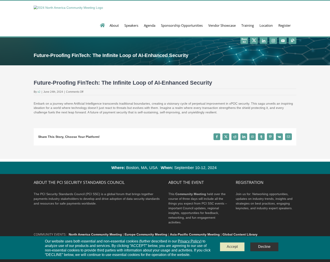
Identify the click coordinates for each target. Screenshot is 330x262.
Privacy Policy (189, 241)
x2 (38, 91)
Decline (264, 247)
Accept (232, 247)
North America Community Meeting (95, 234)
